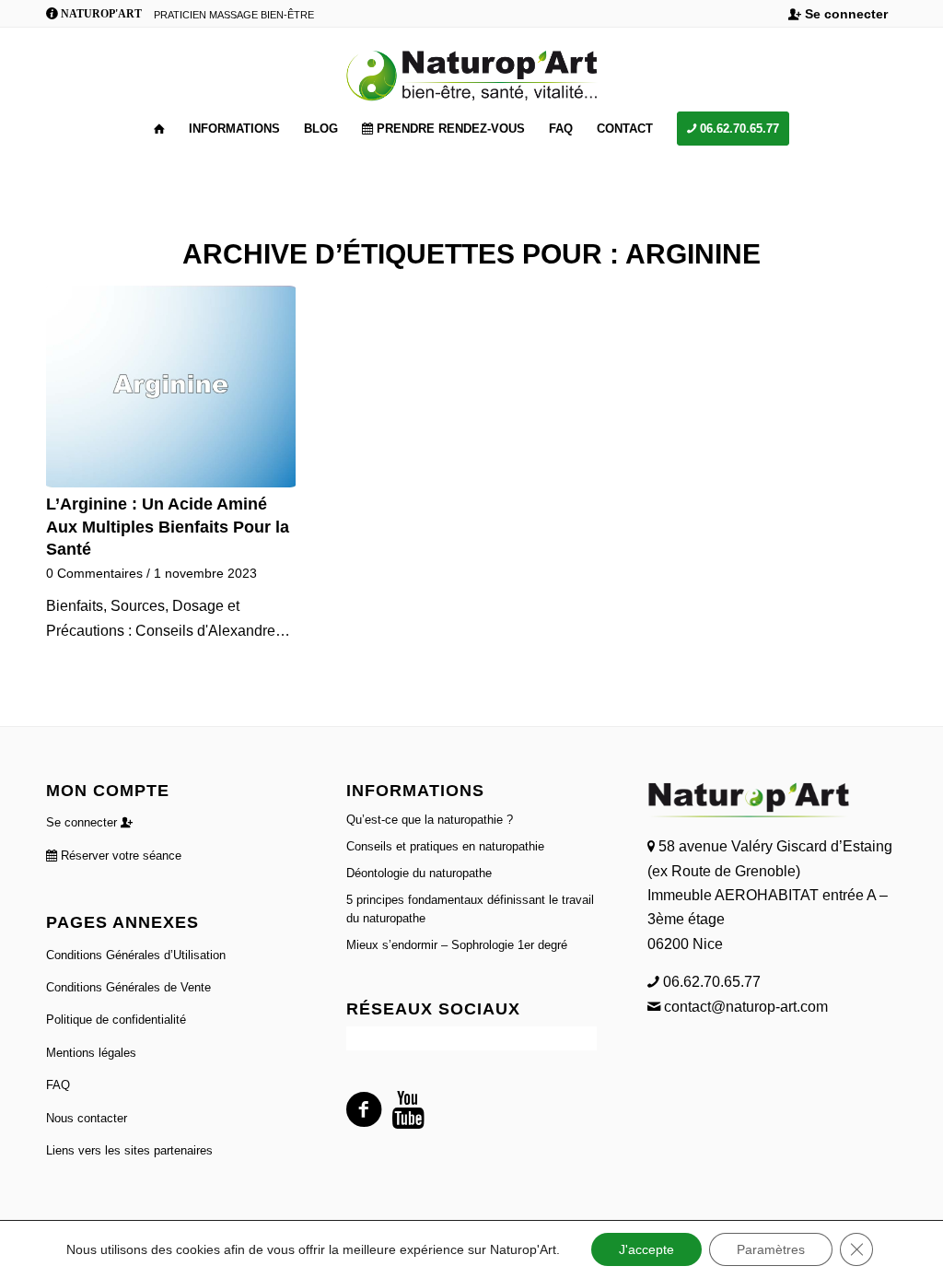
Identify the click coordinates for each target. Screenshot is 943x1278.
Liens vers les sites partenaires (129, 1150)
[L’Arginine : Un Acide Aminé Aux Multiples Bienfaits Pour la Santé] (171, 386)
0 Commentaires (94, 573)
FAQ (58, 1085)
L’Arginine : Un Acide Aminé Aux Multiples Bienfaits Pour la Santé (167, 526)
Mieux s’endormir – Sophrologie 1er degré (456, 945)
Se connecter (844, 13)
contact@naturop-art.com (744, 1006)
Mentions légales (91, 1053)
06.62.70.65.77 (710, 982)
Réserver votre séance (119, 855)
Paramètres (771, 1249)
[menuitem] (838, 14)
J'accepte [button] (646, 1249)
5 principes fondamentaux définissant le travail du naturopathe (470, 909)
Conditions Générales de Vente (128, 987)
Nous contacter (86, 1118)
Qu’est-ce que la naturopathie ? (429, 820)
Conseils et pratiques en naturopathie (445, 846)
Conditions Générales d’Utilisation (136, 955)
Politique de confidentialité (116, 1019)
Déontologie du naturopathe (419, 873)
